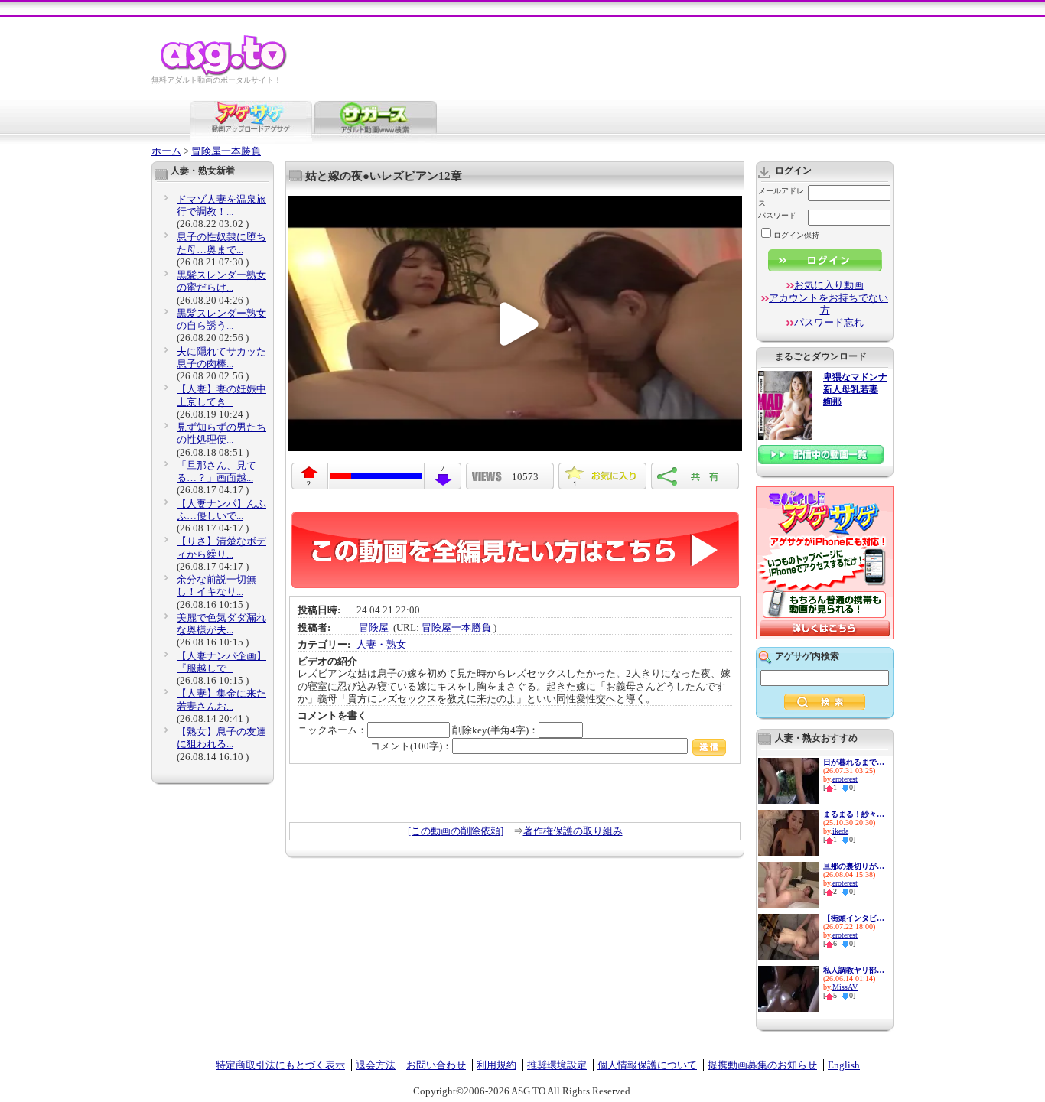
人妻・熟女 (381, 644)
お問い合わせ (436, 1065)
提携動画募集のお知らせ (762, 1065)
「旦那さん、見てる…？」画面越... (216, 471)
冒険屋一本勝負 (226, 151)
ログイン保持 (796, 235)
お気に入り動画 (829, 285)
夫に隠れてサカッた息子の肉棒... (221, 357)
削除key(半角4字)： (495, 730)
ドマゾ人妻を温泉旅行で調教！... (221, 205)
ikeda (840, 831)
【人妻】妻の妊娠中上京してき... (221, 395)
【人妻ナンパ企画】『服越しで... (221, 662)
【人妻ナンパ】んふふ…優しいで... (221, 510)
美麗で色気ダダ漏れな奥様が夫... (221, 624)
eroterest (845, 779)
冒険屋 (374, 627)
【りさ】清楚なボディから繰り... (221, 547)
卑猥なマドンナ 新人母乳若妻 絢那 (855, 390)
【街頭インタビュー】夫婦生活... (853, 918)
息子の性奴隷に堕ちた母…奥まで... (221, 243)
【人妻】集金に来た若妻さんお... (221, 699)
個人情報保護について (647, 1065)
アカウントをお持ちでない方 (828, 304)
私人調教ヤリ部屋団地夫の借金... (853, 970)
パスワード (777, 215)
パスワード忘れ (829, 322)
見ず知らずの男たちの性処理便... (221, 433)
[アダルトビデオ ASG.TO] (224, 73)
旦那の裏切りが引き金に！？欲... (853, 866)
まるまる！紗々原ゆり (853, 814)
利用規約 (496, 1065)
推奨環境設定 (557, 1065)
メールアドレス (781, 197)
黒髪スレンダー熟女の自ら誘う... (221, 319)
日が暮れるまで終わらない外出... (853, 762)
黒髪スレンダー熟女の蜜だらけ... (221, 281)
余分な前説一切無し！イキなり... (216, 585)
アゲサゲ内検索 (807, 656)
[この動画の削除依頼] (455, 831)
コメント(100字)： (411, 746)
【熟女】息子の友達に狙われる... (221, 737)
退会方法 (376, 1065)
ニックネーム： (332, 730)
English (844, 1065)
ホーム (166, 151)
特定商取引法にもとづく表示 (280, 1065)
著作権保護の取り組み (573, 831)
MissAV (845, 987)
